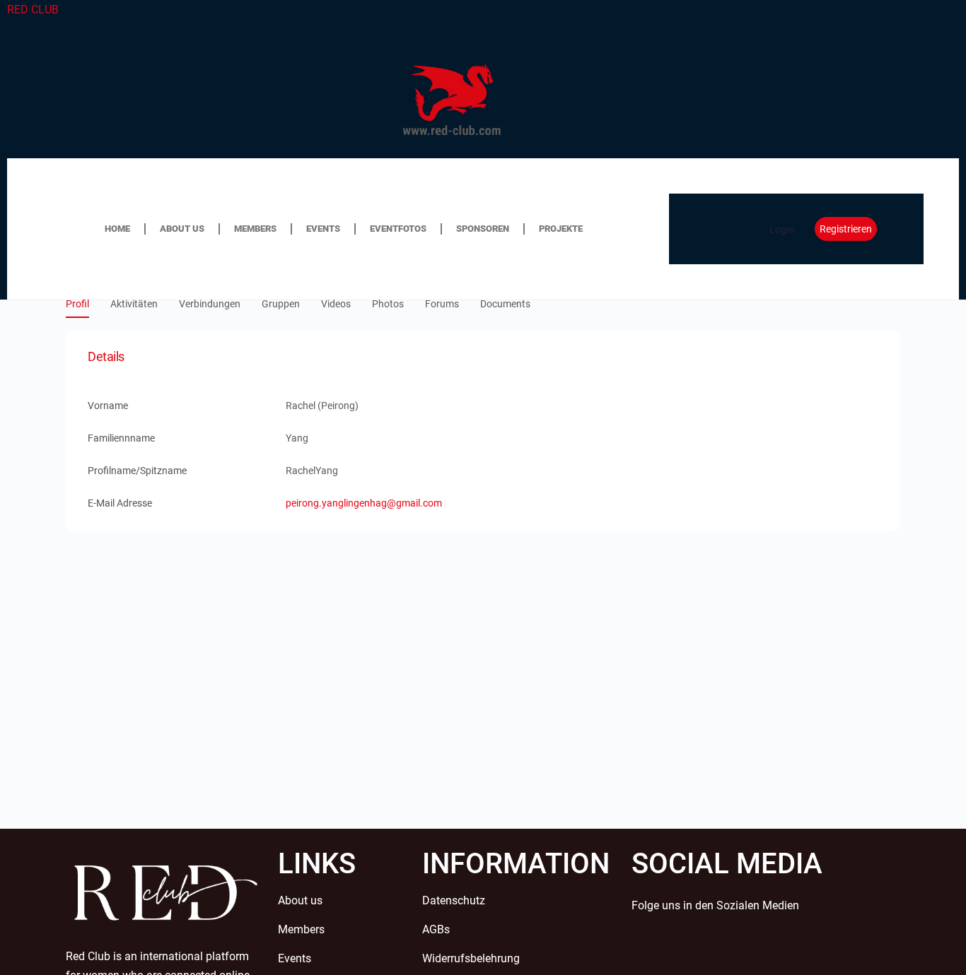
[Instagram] (766, 951)
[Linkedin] (804, 951)
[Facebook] (649, 951)
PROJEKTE (561, 228)
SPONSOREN (482, 228)
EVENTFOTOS (398, 228)
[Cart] (720, 229)
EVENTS (323, 228)
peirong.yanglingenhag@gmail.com (364, 503)
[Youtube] (727, 951)
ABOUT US (182, 228)
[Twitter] (688, 951)
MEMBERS (255, 228)
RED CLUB (33, 9)
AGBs (436, 929)
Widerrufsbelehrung (471, 958)
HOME (117, 228)
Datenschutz (453, 900)
